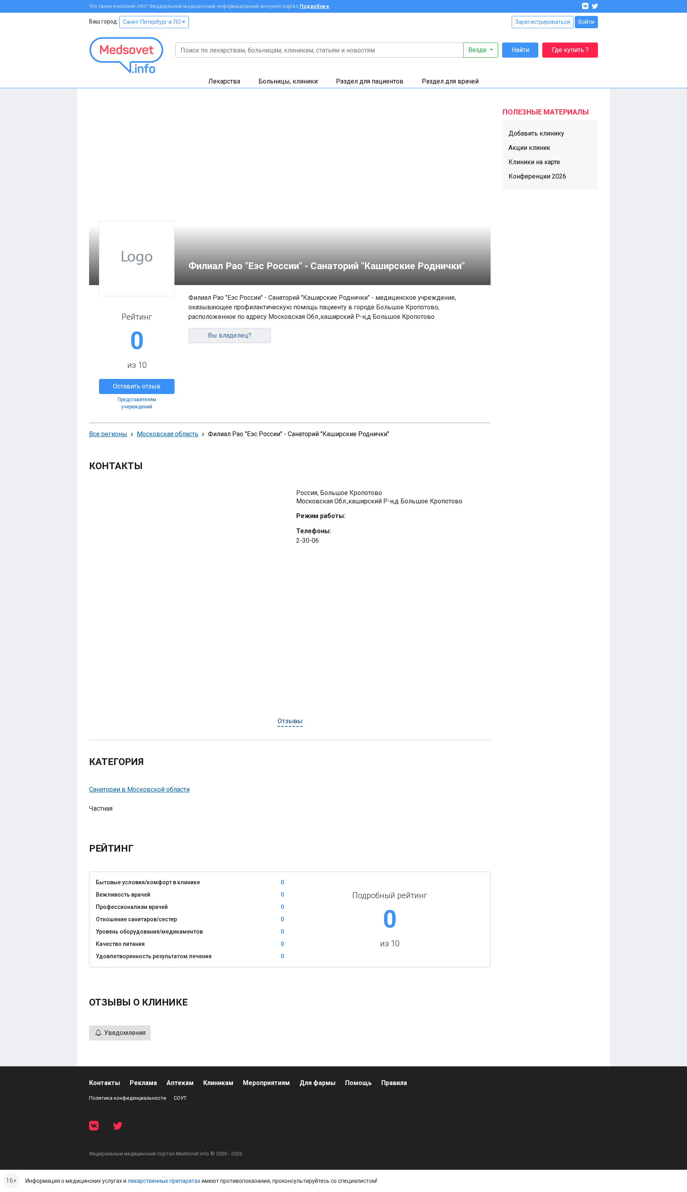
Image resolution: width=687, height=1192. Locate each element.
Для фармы (317, 1083)
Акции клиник (529, 147)
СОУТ (180, 1098)
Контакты (104, 1083)
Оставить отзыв (137, 386)
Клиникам (218, 1083)
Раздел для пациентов (370, 81)
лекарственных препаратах (164, 1181)
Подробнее (314, 6)
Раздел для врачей (450, 81)
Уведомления (124, 1033)
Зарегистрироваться (542, 22)
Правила (394, 1083)
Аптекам (180, 1083)
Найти (520, 50)
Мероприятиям (266, 1083)
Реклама (143, 1083)
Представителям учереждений (137, 403)
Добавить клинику (536, 133)
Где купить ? (570, 50)
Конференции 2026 (537, 176)
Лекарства (224, 81)
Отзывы (290, 721)
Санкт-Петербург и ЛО (152, 22)
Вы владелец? (229, 335)
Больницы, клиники (288, 81)
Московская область (167, 434)
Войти (586, 22)
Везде (478, 50)
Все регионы (108, 434)
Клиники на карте (534, 162)
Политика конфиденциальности (127, 1098)
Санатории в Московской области (139, 789)
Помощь (358, 1083)
